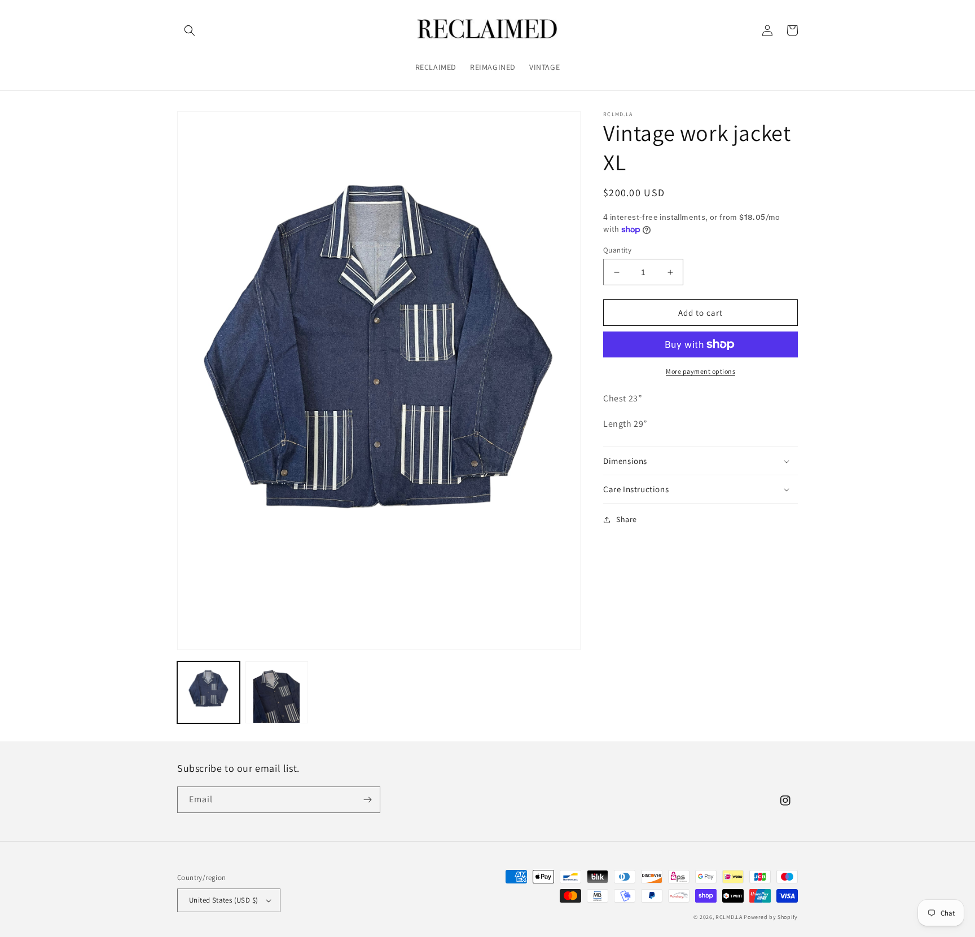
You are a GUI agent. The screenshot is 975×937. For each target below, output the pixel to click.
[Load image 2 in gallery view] (276, 692)
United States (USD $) (223, 900)
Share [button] (626, 519)
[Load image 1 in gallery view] (208, 692)
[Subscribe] (367, 799)
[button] (189, 30)
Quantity (617, 250)
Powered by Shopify (771, 917)
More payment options (700, 371)
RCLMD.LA (729, 917)
